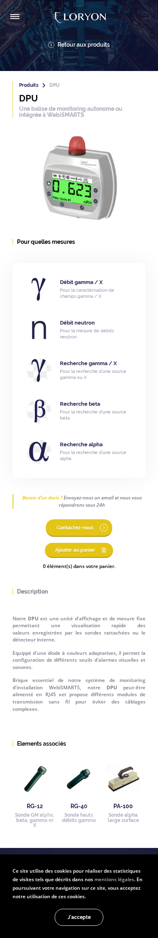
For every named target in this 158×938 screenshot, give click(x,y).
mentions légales (114, 879)
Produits (28, 85)
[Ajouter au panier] (79, 556)
